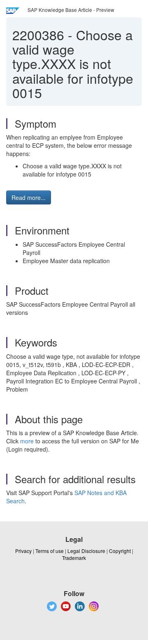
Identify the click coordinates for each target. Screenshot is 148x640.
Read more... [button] (29, 197)
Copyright (120, 550)
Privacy (23, 550)
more (27, 441)
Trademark (74, 557)
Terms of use (49, 550)
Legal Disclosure (86, 550)
